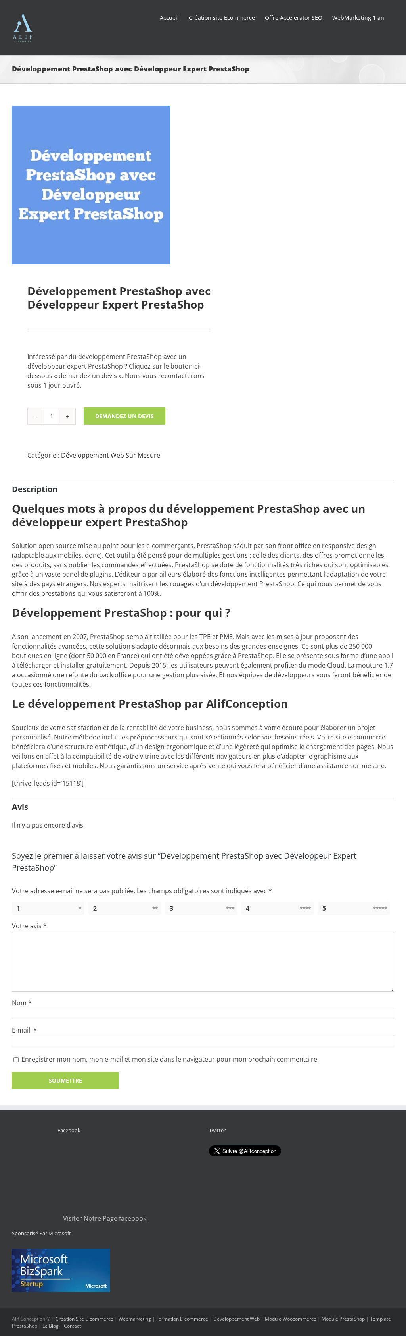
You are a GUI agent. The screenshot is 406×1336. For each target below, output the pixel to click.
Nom (22, 1002)
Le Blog (50, 1325)
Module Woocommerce (290, 1318)
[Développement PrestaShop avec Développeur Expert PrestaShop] (103, 185)
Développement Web (236, 1318)
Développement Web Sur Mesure (110, 455)
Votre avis (29, 925)
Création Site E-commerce (84, 1318)
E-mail (24, 1030)
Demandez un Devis (124, 416)
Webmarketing (135, 1318)
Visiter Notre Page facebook (104, 1218)
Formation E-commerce (182, 1318)
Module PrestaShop (343, 1318)
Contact (72, 1325)
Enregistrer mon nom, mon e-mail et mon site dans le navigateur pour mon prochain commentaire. (170, 1059)
